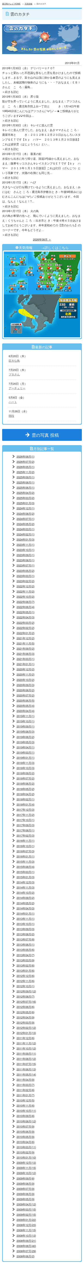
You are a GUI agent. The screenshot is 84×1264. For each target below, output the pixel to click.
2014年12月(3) (25, 882)
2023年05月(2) (25, 571)
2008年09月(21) (26, 1241)
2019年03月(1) (25, 752)
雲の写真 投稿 (47, 435)
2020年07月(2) (25, 695)
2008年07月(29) (26, 1251)
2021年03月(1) (25, 659)
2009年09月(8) (25, 1178)
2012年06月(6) (25, 1007)
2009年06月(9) (25, 1194)
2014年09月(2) (25, 898)
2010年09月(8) (25, 1116)
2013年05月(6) (25, 950)
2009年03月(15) (26, 1209)
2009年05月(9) (25, 1199)
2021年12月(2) (25, 638)
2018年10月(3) (25, 768)
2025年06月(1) (25, 487)
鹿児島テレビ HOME (11, 3)
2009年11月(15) (26, 1168)
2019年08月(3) (25, 731)
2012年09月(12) (26, 991)
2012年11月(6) (25, 981)
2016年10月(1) (25, 846)
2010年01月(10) (26, 1157)
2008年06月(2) (25, 1256)
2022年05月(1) (25, 612)
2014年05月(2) (25, 903)
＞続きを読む (10, 92)
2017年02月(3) (25, 835)
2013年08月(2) (25, 934)
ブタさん (14, 374)
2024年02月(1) (25, 534)
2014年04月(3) (25, 908)
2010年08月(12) (26, 1121)
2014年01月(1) (25, 913)
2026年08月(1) (25, 456)
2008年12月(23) (26, 1225)
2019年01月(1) (25, 758)
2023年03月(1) (25, 576)
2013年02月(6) (25, 965)
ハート (13, 402)
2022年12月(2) (25, 586)
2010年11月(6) (25, 1105)
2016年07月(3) (25, 851)
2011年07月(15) (26, 1064)
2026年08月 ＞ (42, 239)
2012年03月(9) (25, 1022)
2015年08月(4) (25, 867)
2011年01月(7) (25, 1095)
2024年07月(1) (25, 519)
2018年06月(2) (25, 783)
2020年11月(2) (25, 674)
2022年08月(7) (25, 602)
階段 (11, 416)
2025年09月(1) (25, 477)
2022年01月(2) (25, 633)
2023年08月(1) (25, 560)
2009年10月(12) (26, 1173)
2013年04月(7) (25, 955)
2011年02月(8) (25, 1090)
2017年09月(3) (25, 825)
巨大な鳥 (14, 360)
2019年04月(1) (25, 747)
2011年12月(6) (25, 1038)
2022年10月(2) (25, 596)
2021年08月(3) (25, 654)
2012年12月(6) (25, 976)
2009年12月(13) (26, 1163)
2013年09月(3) (25, 929)
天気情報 (28, 3)
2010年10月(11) (26, 1111)
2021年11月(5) (25, 643)
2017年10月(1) (25, 820)
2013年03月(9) (25, 960)
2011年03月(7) (25, 1085)
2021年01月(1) (25, 664)
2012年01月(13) (26, 1033)
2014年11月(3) (25, 887)
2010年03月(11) (26, 1147)
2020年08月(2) (25, 690)
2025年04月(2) (25, 493)
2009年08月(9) (25, 1183)
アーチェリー (17, 388)
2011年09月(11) (26, 1053)
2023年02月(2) (25, 581)
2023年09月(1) (25, 555)
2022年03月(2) (25, 623)
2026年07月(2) (25, 462)
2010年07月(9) (25, 1126)
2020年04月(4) (25, 711)
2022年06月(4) (25, 607)
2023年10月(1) (25, 550)
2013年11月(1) (25, 919)
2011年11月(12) (26, 1043)
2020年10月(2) (25, 680)
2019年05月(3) (25, 742)
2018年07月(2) (25, 778)
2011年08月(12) (26, 1059)
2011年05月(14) (26, 1074)
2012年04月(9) (25, 1017)
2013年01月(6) (25, 970)
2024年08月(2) (25, 514)
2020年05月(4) (25, 706)
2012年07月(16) (26, 1002)
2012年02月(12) (26, 1028)
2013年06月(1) (25, 944)
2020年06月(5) (25, 700)
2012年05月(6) (25, 1012)
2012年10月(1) (25, 986)
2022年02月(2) (25, 628)
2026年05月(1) (25, 467)
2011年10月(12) (26, 1048)
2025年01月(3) (25, 503)
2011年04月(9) (25, 1080)
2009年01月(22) (26, 1220)
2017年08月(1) (25, 830)
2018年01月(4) (25, 804)
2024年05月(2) (25, 524)
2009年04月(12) (26, 1204)
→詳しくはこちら (55, 247)
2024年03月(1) (25, 529)
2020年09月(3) (25, 685)
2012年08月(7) (25, 996)
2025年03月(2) (25, 498)
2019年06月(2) (25, 737)
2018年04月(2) (25, 794)
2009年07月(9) (25, 1189)
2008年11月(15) (26, 1230)
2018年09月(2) (25, 773)
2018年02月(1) (25, 799)
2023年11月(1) (25, 545)
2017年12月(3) (25, 809)
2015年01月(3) (25, 877)
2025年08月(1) (25, 482)
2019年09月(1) (25, 726)
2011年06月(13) (26, 1069)
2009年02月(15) (26, 1214)
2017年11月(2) (25, 815)
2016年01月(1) (25, 856)
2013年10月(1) (25, 924)
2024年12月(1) (25, 508)
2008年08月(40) (26, 1246)
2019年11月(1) (25, 716)
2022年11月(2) (25, 591)
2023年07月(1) (25, 565)
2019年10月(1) (25, 721)
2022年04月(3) (25, 617)
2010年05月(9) (25, 1137)
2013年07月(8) (25, 939)
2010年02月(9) (25, 1152)
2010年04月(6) (25, 1142)
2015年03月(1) (25, 872)
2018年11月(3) (25, 763)
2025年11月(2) (25, 472)
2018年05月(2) (25, 789)
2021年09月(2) (25, 648)
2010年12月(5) (25, 1100)
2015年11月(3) (25, 861)
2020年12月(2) (25, 669)
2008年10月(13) (26, 1235)
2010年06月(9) (25, 1131)
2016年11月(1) (25, 840)
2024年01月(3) (25, 539)
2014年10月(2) (25, 892)
